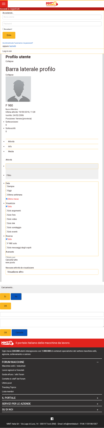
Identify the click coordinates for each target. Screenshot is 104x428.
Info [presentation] (10, 146)
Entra (9, 35)
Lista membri (8, 391)
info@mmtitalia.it (70, 424)
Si (5, 296)
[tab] (52, 141)
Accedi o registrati (10, 8)
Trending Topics (9, 387)
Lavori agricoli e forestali (13, 370)
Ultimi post (7, 383)
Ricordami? (8, 29)
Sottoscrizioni (12, 122)
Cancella (19, 332)
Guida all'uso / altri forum (13, 374)
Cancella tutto (12, 260)
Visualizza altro (15, 271)
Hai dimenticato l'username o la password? (18, 43)
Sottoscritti (10, 128)
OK (5, 306)
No (16, 296)
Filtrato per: (11, 257)
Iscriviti (12, 46)
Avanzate (10, 252)
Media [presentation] (11, 151)
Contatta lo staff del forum (13, 379)
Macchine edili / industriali (13, 366)
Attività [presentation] (11, 141)
